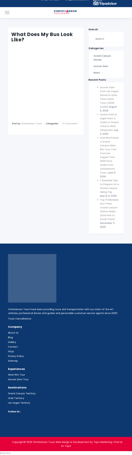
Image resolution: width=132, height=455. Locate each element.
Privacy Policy (16, 356)
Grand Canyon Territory (22, 393)
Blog (10, 337)
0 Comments (70, 123)
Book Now (5, 453)
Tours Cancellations (19, 318)
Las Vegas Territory (19, 402)
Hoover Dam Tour (18, 379)
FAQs (11, 351)
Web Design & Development (72, 442)
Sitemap (13, 360)
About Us (13, 332)
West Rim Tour (16, 374)
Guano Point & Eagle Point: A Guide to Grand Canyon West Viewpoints (109, 122)
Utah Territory (16, 398)
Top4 (68, 446)
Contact (13, 346)
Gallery (12, 342)
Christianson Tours (31, 123)
